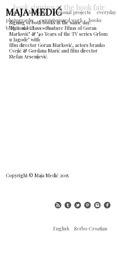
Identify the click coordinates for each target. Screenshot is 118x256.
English (61, 228)
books (95, 20)
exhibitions (35, 12)
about (28, 28)
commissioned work (61, 20)
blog (11, 28)
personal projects (71, 12)
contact (47, 28)
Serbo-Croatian (90, 228)
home (12, 12)
